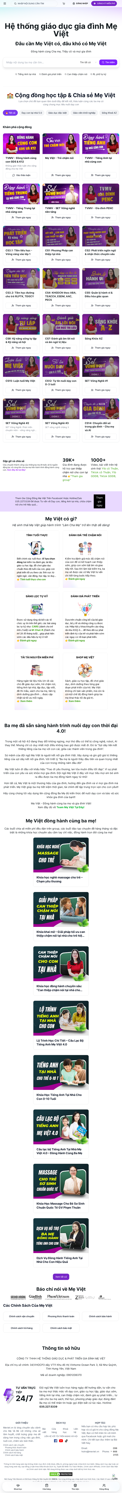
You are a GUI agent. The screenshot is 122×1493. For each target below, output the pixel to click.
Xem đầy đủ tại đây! (16, 470)
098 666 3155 (115, 1451)
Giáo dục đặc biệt (57, 112)
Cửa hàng (54, 1430)
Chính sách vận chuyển (13, 1445)
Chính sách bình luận (37, 1469)
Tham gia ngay (99, 501)
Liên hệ (76, 1430)
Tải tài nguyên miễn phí (37, 657)
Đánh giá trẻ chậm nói (85, 535)
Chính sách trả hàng (12, 1452)
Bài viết (44, 1430)
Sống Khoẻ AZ (109, 112)
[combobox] (85, 62)
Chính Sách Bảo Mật (109, 1466)
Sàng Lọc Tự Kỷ (37, 596)
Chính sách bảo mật (14, 1455)
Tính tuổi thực (37, 535)
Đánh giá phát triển (85, 596)
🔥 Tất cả (10, 112)
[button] (104, 3)
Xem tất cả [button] (61, 1276)
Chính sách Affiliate (92, 1466)
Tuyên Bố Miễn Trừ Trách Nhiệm (70, 1466)
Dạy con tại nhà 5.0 (32, 112)
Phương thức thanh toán (15, 1447)
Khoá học (65, 1430)
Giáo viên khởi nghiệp (84, 112)
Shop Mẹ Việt (85, 657)
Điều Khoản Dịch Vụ (48, 1466)
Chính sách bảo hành (14, 1450)
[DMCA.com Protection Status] (61, 1474)
